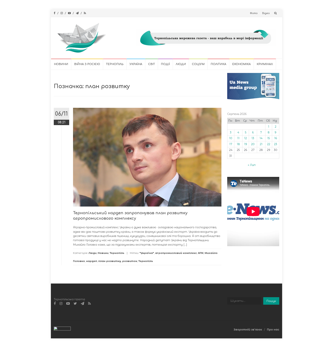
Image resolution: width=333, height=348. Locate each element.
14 (261, 138)
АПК (201, 252)
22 (268, 144)
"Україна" (147, 252)
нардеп (91, 261)
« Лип (252, 165)
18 (238, 144)
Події (165, 64)
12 (245, 138)
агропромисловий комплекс (176, 252)
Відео (266, 13)
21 (261, 144)
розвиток (129, 261)
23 (275, 144)
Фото (254, 13)
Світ (151, 64)
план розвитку (109, 261)
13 (252, 138)
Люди (181, 64)
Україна (136, 64)
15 (268, 138)
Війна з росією (87, 64)
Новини (61, 64)
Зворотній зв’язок (248, 329)
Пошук (271, 301)
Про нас (273, 329)
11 (238, 138)
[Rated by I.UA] (62, 329)
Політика (218, 64)
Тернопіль (115, 64)
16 (275, 138)
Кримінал (265, 64)
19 (245, 144)
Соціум (198, 64)
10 (230, 138)
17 (230, 144)
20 (253, 144)
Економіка (241, 64)
